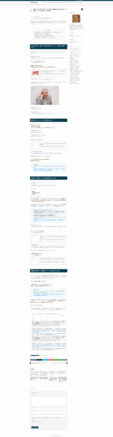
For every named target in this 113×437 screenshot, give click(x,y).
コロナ (80, 49)
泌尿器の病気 (72, 64)
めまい (75, 49)
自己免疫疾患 (72, 77)
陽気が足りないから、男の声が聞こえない (43, 33)
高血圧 (77, 83)
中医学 (76, 55)
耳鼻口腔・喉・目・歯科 (43, 355)
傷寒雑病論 (45, 322)
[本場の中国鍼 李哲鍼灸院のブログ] (34, 2)
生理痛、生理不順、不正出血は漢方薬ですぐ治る (44, 35)
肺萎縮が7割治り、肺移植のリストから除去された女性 (45, 37)
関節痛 (71, 80)
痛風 (79, 65)
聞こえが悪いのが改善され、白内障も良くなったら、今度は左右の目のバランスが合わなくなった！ (52, 72)
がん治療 (77, 48)
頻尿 (79, 80)
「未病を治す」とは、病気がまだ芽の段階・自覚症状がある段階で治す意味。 (52, 237)
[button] (33, 360)
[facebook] (76, 0)
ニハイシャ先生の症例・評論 (34, 355)
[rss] (80, 0)
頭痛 (75, 80)
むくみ (71, 49)
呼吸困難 (72, 58)
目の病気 (77, 67)
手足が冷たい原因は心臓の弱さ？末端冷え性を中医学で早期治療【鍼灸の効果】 (52, 144)
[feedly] (79, 0)
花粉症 (77, 77)
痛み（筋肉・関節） (73, 65)
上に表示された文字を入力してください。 (37, 421)
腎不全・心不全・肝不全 (74, 74)
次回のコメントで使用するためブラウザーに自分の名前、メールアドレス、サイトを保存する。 (46, 417)
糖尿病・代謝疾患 (78, 70)
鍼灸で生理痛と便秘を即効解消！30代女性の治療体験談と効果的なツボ (52, 259)
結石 (71, 71)
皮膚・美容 (72, 67)
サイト (32, 414)
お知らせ (72, 48)
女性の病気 (76, 61)
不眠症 (71, 55)
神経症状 (77, 68)
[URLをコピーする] (64, 360)
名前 (32, 407)
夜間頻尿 (71, 61)
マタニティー (72, 52)
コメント (33, 395)
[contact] (81, 0)
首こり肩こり (72, 83)
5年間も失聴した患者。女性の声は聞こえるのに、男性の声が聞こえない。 (49, 32)
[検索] (82, 0)
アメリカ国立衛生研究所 (61, 299)
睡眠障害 (72, 68)
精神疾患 (72, 70)
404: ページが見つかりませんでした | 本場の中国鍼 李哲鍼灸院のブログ (45, 313)
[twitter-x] (77, 0)
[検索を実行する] (82, 9)
